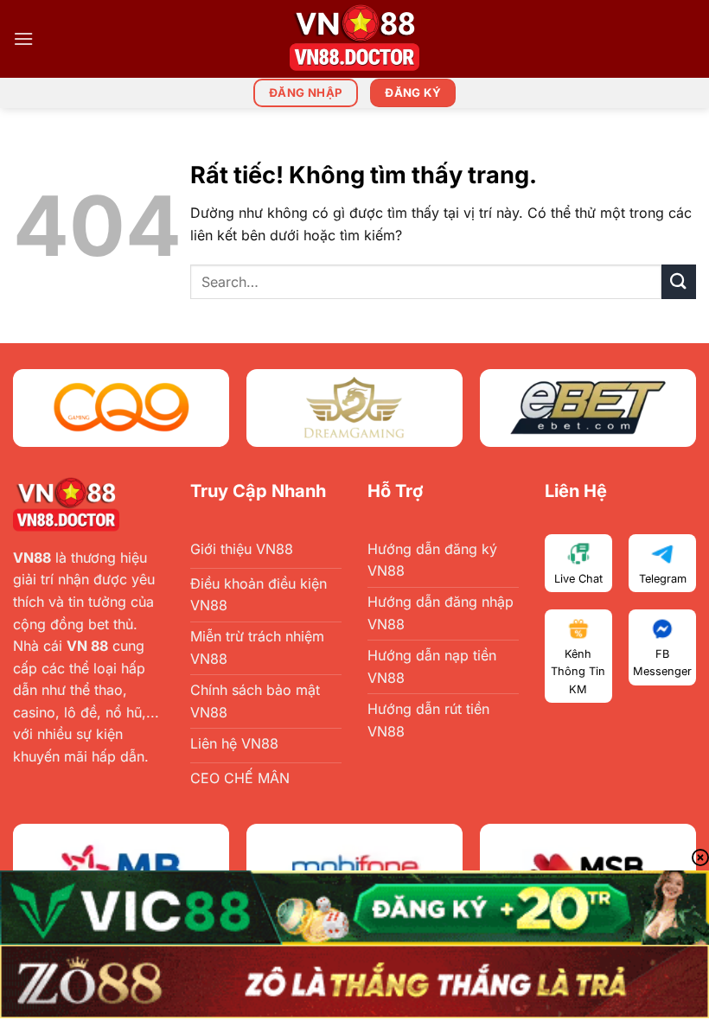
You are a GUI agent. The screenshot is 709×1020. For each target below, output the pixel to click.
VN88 (32, 557)
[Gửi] (678, 281)
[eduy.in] (354, 38)
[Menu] (23, 38)
